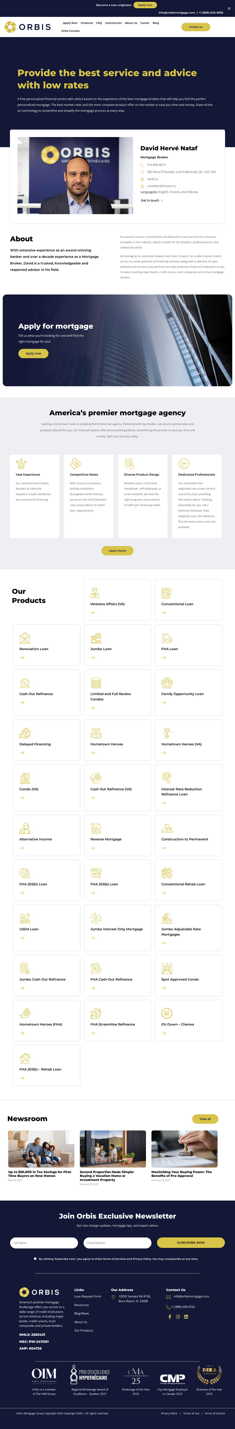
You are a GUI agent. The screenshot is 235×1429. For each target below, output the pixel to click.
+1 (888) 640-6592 (211, 12)
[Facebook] (170, 1316)
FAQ (99, 23)
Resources (81, 1305)
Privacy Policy (169, 1413)
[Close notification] (229, 8)
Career (144, 23)
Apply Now (70, 23)
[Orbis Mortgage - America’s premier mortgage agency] (27, 27)
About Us (131, 23)
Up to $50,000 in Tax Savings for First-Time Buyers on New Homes (40, 1174)
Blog (156, 23)
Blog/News (81, 1313)
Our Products (83, 1330)
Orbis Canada (70, 30)
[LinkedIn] (186, 1316)
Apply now (145, 5)
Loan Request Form (87, 1296)
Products (87, 23)
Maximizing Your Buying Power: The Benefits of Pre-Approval (181, 1174)
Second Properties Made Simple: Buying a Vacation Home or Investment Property (107, 1176)
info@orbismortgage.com (177, 12)
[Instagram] (178, 1316)
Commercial (113, 23)
